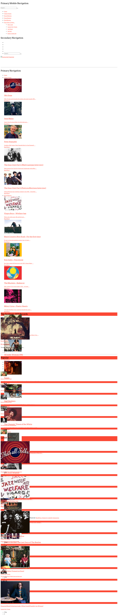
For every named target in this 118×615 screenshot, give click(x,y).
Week (6, 364)
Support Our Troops (12, 27)
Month (6, 367)
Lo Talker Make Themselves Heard (12, 571)
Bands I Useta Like (12, 33)
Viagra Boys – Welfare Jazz (9, 501)
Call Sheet (10, 29)
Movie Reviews (7, 18)
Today (6, 362)
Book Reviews (7, 20)
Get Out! (10, 31)
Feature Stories (7, 13)
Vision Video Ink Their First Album (12, 536)
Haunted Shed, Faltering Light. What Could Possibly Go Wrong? (22, 606)
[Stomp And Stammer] (7, 57)
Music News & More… (9, 22)
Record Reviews (8, 16)
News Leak (10, 24)
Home (5, 11)
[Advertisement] (32, 62)
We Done (4, 466)
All (5, 369)
